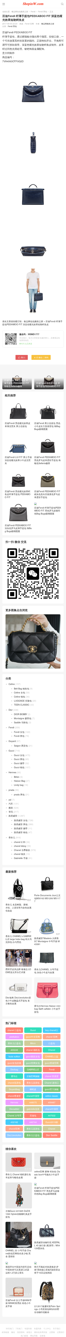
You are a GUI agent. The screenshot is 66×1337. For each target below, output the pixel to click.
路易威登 (13, 815)
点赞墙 (52, 1332)
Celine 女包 (19, 692)
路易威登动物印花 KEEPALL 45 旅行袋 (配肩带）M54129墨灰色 (47, 1245)
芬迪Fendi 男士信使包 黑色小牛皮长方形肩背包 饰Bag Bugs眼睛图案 (47, 426)
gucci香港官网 (51, 1062)
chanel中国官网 (33, 1096)
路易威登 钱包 (20, 832)
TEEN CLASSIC (21, 704)
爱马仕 (14, 1076)
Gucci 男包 (19, 759)
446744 (33, 1122)
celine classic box (51, 1096)
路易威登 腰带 (20, 828)
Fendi (33, 11)
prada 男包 (19, 794)
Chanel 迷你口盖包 (52, 1083)
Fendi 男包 (42, 11)
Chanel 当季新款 (22, 850)
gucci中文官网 (33, 1036)
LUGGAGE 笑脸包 (23, 700)
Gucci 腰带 (19, 763)
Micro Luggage (33, 1044)
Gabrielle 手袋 (21, 858)
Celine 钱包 (19, 696)
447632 (51, 1115)
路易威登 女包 (20, 820)
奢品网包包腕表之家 (20, 11)
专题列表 (28, 1328)
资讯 (11, 811)
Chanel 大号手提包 (14, 1116)
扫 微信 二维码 (41, 357)
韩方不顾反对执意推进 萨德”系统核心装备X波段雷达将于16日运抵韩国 (47, 1269)
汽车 (11, 803)
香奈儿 (12, 837)
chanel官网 (14, 1128)
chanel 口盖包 (14, 1030)
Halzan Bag (19, 780)
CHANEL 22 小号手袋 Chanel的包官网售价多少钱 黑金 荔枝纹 (18, 1253)
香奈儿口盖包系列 (33, 1136)
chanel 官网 (51, 1036)
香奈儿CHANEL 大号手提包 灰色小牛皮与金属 (46, 971)
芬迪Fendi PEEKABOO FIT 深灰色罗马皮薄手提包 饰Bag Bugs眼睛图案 (18, 528)
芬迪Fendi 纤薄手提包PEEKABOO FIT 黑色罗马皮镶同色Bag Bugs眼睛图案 (47, 528)
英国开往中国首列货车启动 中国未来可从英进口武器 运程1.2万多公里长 (18, 1269)
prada (11, 789)
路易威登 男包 (20, 824)
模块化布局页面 (40, 1332)
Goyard (12, 741)
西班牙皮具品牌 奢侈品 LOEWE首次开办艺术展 (18, 971)
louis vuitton (14, 1056)
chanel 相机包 (33, 1049)
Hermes (12, 772)
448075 (33, 1102)
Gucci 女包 (19, 755)
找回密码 (20, 1332)
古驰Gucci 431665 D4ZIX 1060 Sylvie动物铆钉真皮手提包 (19, 1213)
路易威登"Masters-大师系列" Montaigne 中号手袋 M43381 (47, 941)
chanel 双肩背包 (51, 1077)
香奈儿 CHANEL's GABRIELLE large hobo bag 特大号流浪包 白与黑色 (19, 939)
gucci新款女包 (33, 1056)
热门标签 (24, 1335)
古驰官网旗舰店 (33, 1077)
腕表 (11, 807)
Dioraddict (14, 1108)
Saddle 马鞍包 (21, 722)
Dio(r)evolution (14, 1135)
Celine (12, 683)
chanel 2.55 (19, 841)
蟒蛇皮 (33, 1089)
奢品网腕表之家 (47, 23)
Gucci (11, 750)
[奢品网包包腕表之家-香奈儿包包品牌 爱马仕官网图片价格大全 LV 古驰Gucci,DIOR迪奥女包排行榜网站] (33, 4)
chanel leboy (20, 845)
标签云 (29, 1332)
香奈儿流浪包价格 (33, 1129)
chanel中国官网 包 (51, 1109)
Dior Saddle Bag (51, 1136)
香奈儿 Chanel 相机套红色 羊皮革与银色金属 (18, 1176)
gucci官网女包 (33, 1062)
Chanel (51, 1049)
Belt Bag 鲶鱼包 (21, 688)
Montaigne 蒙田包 (22, 718)
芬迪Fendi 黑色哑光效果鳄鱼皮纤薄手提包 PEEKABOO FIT (17, 494)
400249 (14, 1049)
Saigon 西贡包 (21, 745)
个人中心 (47, 1328)
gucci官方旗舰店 (51, 1090)
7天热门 (19, 1328)
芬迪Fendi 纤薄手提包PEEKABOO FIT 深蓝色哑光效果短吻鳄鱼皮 (32, 323)
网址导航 (34, 1335)
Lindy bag (18, 784)
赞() (21, 357)
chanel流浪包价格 (14, 1083)
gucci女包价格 (14, 1062)
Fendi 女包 (19, 731)
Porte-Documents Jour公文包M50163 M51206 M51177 (47, 898)
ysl (10, 799)
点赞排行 (60, 1332)
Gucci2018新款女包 (51, 1123)
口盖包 (52, 1043)
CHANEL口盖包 (51, 1057)
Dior (11, 709)
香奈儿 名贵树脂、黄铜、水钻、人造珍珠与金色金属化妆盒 (18, 907)
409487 (51, 1102)
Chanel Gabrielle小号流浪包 (51, 1129)
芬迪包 (33, 1115)
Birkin (16, 776)
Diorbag (14, 1069)
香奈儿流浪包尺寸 (33, 1083)
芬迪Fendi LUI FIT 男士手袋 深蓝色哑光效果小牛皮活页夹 (18, 460)
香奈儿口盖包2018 (14, 1044)
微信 (13, 1332)
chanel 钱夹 (19, 853)
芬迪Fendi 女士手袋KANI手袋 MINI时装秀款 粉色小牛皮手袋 (19, 1303)
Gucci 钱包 (19, 767)
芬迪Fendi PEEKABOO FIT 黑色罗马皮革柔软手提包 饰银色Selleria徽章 (47, 460)
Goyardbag (14, 1089)
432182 (14, 1122)
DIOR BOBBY (20, 714)
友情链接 (5, 1332)
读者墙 (42, 1335)
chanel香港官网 (14, 1096)
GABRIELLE (33, 1069)
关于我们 (56, 1328)
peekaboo (14, 1036)
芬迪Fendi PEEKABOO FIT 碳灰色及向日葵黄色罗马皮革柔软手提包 (47, 494)
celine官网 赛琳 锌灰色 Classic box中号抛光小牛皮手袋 (47, 1174)
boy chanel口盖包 (51, 1031)
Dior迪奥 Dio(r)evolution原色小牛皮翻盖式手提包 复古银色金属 (18, 1000)
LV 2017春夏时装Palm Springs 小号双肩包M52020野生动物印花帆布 (47, 1309)
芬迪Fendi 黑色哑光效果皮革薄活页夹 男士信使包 (17, 425)
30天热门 (10, 1328)
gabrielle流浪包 (33, 1109)
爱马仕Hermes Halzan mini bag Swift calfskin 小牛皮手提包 (47, 1008)
